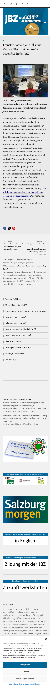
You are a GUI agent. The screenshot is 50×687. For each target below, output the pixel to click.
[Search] (28, 3)
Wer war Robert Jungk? (15, 317)
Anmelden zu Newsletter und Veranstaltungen (26, 311)
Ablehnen (25, 672)
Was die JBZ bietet (13, 299)
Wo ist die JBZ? (11, 359)
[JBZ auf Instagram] (10, 3)
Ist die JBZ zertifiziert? (15, 353)
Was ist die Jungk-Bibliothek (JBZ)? (20, 329)
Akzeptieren (25, 665)
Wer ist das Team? (13, 341)
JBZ (4, 40)
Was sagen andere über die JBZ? (19, 347)
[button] (46, 639)
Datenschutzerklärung (16, 684)
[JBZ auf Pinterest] (22, 3)
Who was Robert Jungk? (15, 323)
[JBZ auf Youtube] (16, 3)
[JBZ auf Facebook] (5, 3)
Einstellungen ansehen (25, 679)
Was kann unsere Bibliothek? (18, 335)
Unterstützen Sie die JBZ (16, 305)
